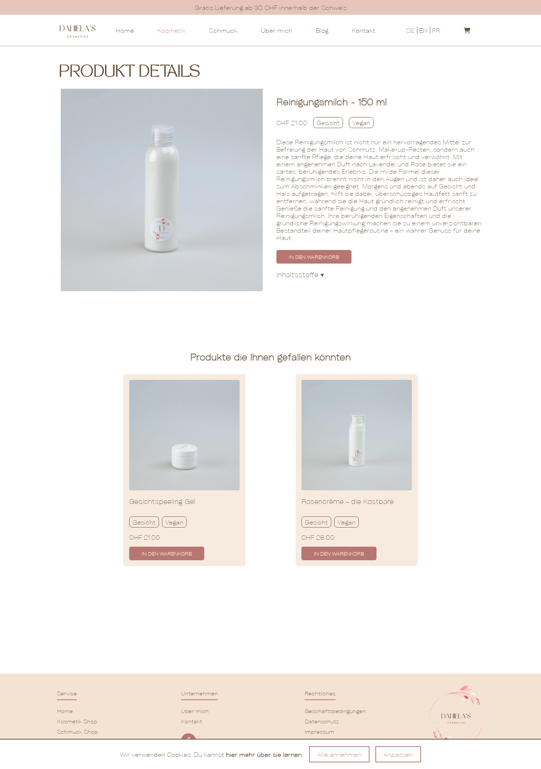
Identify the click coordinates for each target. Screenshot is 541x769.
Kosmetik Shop (77, 721)
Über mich (276, 30)
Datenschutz (322, 721)
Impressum (319, 731)
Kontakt (363, 30)
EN (423, 30)
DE (410, 30)
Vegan (361, 122)
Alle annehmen (339, 754)
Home (125, 30)
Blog (322, 30)
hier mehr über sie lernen (264, 754)
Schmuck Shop (77, 731)
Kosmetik (171, 30)
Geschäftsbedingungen (332, 711)
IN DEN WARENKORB (314, 257)
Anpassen (398, 754)
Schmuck (223, 30)
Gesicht (328, 122)
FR (436, 30)
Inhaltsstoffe (300, 274)
